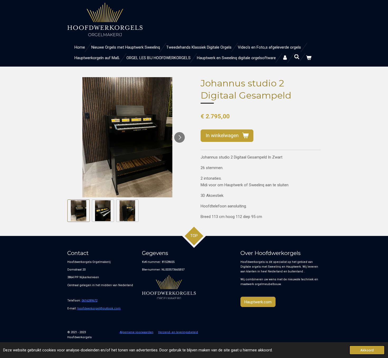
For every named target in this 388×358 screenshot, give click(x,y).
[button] (78, 210)
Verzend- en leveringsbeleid (178, 332)
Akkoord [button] (367, 350)
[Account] (285, 58)
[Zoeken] (297, 57)
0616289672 (89, 300)
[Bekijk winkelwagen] (309, 58)
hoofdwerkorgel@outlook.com (99, 308)
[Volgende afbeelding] (179, 137)
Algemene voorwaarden (136, 332)
